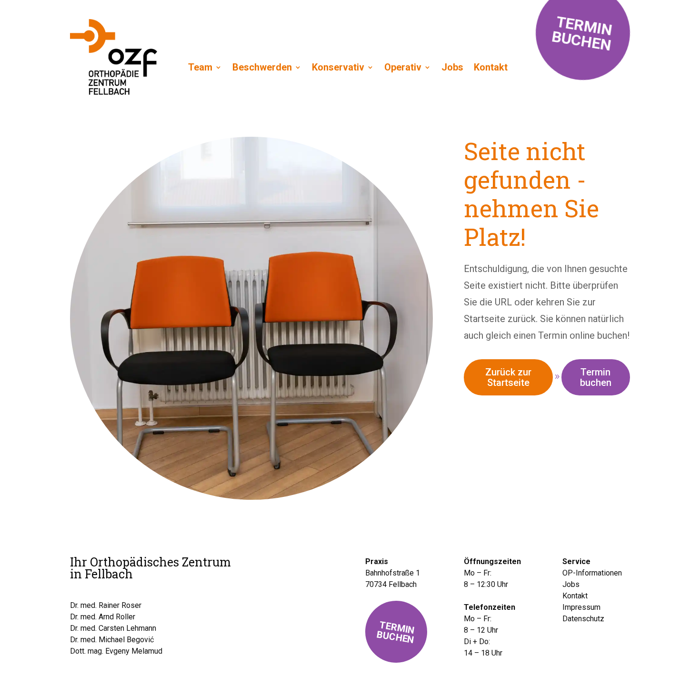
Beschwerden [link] (262, 67)
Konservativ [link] (338, 67)
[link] (113, 91)
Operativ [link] (402, 67)
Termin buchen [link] (595, 377)
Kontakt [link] (491, 67)
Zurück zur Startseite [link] (508, 377)
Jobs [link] (452, 67)
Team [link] (200, 67)
